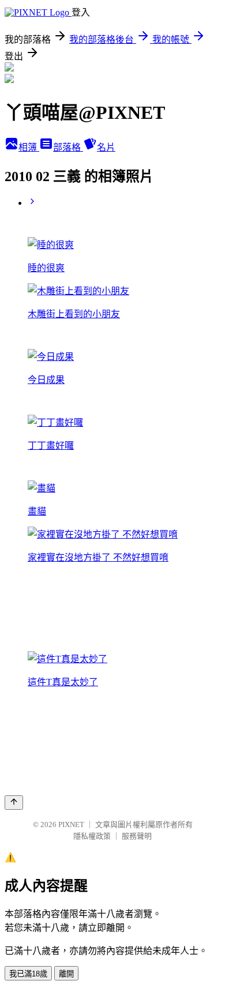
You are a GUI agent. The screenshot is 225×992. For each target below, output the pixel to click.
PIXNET (71, 824)
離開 (66, 974)
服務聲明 (137, 836)
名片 (106, 147)
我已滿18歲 (28, 974)
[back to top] (14, 802)
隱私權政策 (92, 836)
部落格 (68, 147)
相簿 (28, 147)
